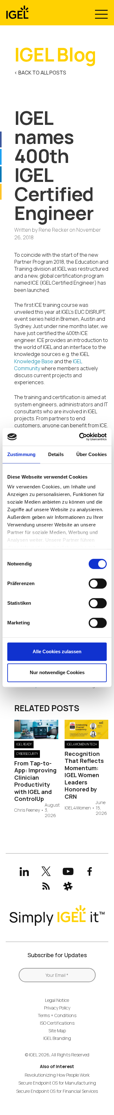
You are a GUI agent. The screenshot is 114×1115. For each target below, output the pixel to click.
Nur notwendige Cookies (57, 672)
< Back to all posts (40, 72)
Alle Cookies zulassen (57, 651)
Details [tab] (56, 454)
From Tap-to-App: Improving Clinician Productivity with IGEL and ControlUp (35, 781)
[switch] (98, 583)
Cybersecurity (27, 753)
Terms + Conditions (57, 1015)
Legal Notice (57, 1000)
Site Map (57, 1031)
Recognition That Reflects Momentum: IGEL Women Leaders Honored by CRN (84, 775)
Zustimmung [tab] (21, 454)
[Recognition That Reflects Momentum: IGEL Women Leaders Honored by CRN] (87, 737)
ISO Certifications (57, 1023)
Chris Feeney (27, 810)
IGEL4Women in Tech (81, 744)
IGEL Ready (24, 744)
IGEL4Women (78, 808)
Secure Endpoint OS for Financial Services (57, 1091)
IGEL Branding (57, 1038)
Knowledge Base (33, 361)
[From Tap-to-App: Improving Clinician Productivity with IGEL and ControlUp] (36, 737)
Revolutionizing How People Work (57, 1075)
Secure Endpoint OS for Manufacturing (57, 1083)
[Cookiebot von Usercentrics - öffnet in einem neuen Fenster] (80, 437)
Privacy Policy (57, 1008)
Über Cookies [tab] (91, 454)
